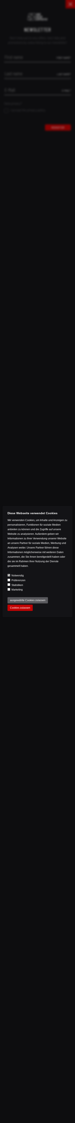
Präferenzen (18, 580)
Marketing (17, 589)
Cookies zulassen (20, 607)
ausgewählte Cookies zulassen (27, 600)
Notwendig (17, 575)
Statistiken (17, 585)
